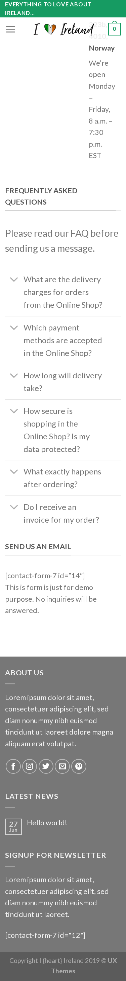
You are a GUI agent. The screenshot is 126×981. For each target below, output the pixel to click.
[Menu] (10, 29)
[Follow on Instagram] (29, 766)
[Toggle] (14, 280)
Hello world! (47, 823)
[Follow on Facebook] (13, 766)
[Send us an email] (62, 766)
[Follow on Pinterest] (78, 766)
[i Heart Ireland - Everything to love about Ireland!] (63, 29)
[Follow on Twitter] (46, 766)
